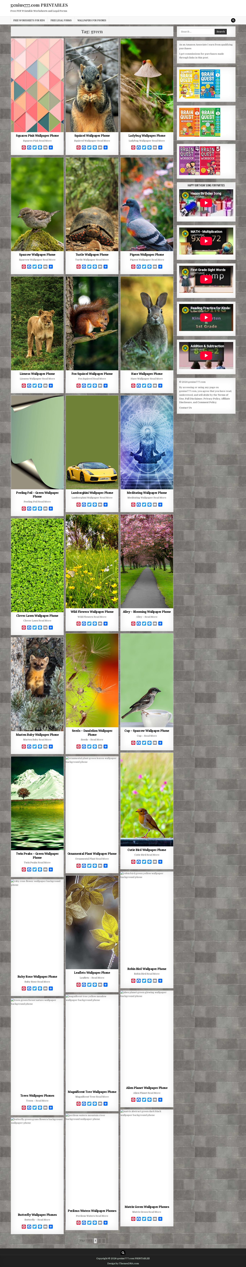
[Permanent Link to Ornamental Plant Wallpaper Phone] (92, 803)
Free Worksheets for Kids (29, 20)
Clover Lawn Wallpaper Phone (37, 615)
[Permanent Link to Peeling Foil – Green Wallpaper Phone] (37, 442)
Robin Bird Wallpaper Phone (146, 969)
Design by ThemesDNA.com (123, 1263)
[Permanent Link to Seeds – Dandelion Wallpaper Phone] (92, 680)
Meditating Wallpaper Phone (147, 493)
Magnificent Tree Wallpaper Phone (92, 1092)
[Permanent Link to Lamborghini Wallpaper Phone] (92, 442)
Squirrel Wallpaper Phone (92, 135)
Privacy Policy (211, 398)
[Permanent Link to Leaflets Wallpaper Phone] (92, 922)
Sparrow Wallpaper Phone (37, 254)
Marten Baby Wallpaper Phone (37, 734)
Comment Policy (207, 402)
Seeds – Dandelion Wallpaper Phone (92, 732)
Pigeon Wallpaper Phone (147, 254)
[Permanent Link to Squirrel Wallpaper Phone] (92, 85)
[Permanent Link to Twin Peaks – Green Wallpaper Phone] (37, 803)
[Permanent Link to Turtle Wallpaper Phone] (92, 204)
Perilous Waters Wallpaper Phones (92, 1211)
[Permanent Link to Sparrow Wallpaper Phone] (37, 204)
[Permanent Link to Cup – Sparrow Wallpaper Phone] (146, 680)
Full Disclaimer (193, 398)
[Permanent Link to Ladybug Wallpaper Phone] (146, 85)
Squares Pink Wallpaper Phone (37, 135)
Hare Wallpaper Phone (146, 374)
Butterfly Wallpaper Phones (37, 1215)
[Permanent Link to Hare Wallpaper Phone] (146, 323)
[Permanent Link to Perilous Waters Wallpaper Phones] (92, 1160)
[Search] (233, 20)
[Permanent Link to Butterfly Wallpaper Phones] (37, 1164)
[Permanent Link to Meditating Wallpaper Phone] (146, 442)
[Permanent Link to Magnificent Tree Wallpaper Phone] (92, 1041)
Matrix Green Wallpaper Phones (147, 1207)
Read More (45, 140)
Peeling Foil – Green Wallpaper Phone (37, 494)
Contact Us (185, 407)
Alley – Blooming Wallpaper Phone (147, 611)
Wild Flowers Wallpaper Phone (92, 611)
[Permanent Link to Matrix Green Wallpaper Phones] (146, 1156)
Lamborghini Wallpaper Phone (92, 493)
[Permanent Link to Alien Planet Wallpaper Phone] (146, 1037)
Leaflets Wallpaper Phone (92, 972)
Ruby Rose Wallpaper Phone (37, 976)
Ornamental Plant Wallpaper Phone (92, 853)
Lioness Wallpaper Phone (37, 374)
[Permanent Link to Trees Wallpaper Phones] (37, 1045)
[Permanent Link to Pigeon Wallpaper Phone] (146, 204)
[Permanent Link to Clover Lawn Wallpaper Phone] (37, 565)
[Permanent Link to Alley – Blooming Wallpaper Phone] (146, 561)
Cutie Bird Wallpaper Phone (147, 850)
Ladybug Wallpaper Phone (147, 135)
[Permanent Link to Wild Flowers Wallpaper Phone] (92, 561)
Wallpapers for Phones (91, 20)
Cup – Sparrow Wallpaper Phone (146, 730)
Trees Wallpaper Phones (37, 1095)
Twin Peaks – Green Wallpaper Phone (37, 855)
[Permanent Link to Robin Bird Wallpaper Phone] (146, 918)
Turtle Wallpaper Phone (92, 254)
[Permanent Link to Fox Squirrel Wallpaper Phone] (92, 323)
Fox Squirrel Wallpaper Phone (92, 374)
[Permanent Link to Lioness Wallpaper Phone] (37, 323)
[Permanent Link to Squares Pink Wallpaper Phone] (37, 85)
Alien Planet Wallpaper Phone (146, 1088)
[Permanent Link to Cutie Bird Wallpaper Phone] (146, 799)
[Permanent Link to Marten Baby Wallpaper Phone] (37, 684)
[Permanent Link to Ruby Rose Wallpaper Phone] (37, 926)
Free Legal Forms (61, 20)
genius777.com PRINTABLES (39, 5)
